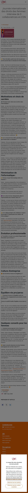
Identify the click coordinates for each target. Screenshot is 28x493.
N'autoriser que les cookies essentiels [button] (14, 486)
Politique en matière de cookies (13, 479)
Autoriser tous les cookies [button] (14, 482)
